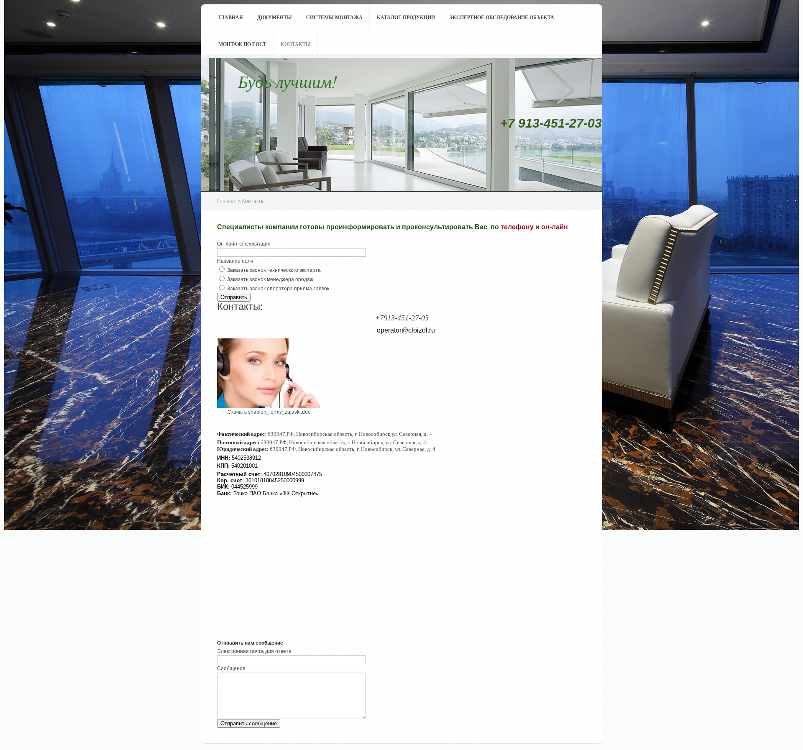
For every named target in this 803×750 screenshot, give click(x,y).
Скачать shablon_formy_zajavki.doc (269, 412)
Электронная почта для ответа (254, 651)
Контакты (296, 44)
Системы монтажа (334, 17)
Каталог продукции (406, 17)
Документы (274, 17)
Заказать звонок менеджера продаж (270, 279)
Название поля (235, 261)
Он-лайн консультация (244, 244)
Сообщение (231, 668)
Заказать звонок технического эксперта (274, 270)
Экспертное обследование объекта (501, 17)
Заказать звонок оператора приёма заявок (278, 289)
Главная (230, 17)
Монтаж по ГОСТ (242, 44)
